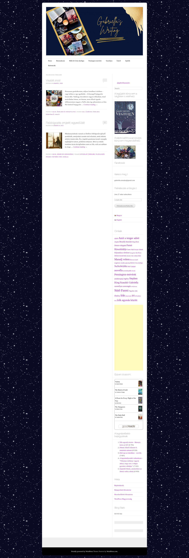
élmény (117, 296)
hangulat (132, 253)
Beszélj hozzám (125, 242)
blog (133, 242)
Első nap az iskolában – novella (130, 453)
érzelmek (96, 111)
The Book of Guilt (121, 390)
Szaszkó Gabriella (129, 282)
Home (50, 61)
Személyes (109, 61)
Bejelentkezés (119, 485)
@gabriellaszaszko (123, 83)
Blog (54, 111)
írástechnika (128, 296)
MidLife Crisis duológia (136, 263)
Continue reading (91, 105)
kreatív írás (130, 256)
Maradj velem (122, 259)
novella (65, 156)
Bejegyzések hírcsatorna (122, 490)
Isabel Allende (119, 384)
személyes (118, 286)
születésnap (134, 286)
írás (60, 156)
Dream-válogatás (120, 245)
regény (126, 279)
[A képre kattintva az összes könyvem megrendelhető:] (125, 152)
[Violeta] (140, 383)
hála (137, 253)
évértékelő (50, 114)
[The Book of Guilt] (140, 391)
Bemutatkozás (60, 61)
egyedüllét (84, 154)
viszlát (57, 114)
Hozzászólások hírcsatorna (123, 494)
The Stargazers (120, 407)
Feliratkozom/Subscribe (125, 206)
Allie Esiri (118, 403)
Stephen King (119, 417)
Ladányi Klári (137, 256)
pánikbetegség (118, 279)
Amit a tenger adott (129, 238)
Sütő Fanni (121, 290)
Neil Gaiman (132, 266)
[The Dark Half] (140, 417)
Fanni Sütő (130, 249)
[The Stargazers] (140, 408)
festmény (55, 156)
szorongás (127, 286)
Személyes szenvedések (65, 154)
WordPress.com (112, 551)
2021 (83, 111)
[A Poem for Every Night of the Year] (140, 400)
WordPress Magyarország (123, 499)
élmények (89, 111)
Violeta (117, 382)
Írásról (119, 61)
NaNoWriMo (120, 266)
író (133, 295)
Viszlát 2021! (53, 80)
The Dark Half (120, 415)
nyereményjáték (127, 270)
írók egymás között (127, 300)
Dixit (137, 242)
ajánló (116, 238)
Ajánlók (127, 61)
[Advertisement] (128, 338)
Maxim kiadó (134, 260)
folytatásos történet (122, 253)
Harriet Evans (119, 409)
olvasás (133, 270)
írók (115, 300)
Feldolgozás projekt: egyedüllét (65, 122)
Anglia (116, 242)
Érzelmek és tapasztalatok (66, 111)
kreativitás (122, 256)
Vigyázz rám (133, 291)
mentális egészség (125, 263)
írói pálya (138, 296)
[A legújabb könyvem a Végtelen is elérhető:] (125, 117)
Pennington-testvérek (95, 61)
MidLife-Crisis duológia (76, 61)
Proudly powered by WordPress (82, 551)
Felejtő (136, 249)
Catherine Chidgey (120, 392)
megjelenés (117, 263)
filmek (141, 249)
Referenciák (51, 65)
